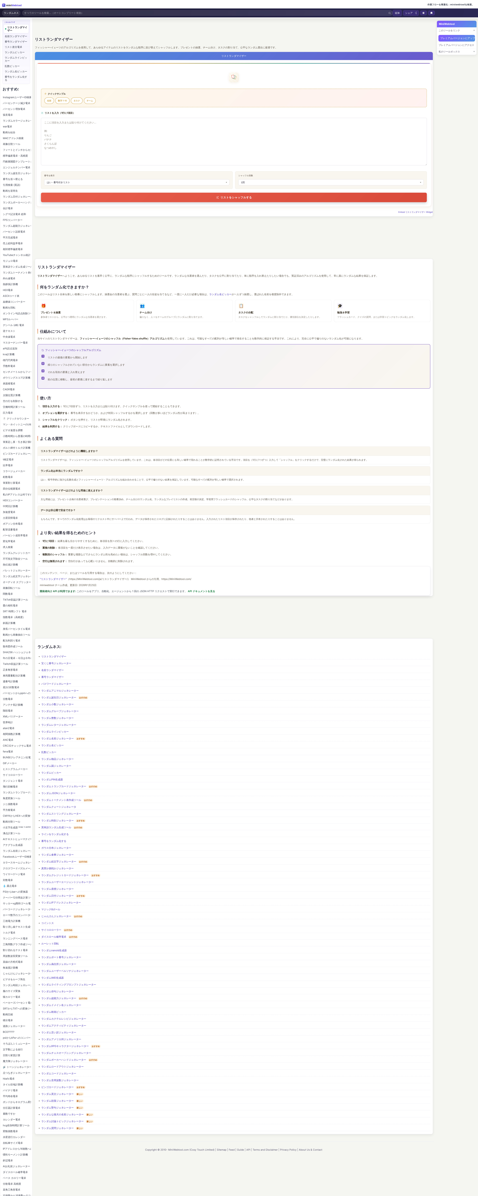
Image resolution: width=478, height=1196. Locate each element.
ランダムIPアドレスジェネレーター (61, 902)
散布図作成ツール (13, 646)
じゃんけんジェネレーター (56, 916)
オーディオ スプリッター (17, 582)
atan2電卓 (8, 728)
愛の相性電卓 (10, 605)
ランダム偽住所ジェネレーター (58, 964)
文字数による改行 (13, 1049)
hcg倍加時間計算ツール (16, 1125)
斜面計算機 (9, 623)
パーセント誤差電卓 (14, 231)
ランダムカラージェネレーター (17, 120)
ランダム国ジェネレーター (56, 765)
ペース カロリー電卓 (14, 1177)
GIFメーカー (10, 763)
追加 (397, 12)
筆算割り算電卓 (11, 482)
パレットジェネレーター (16, 570)
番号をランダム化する (53, 841)
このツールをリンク (449, 30)
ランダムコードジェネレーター (58, 1073)
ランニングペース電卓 (15, 938)
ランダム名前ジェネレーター (57, 738)
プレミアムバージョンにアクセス (456, 45)
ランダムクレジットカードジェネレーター (65, 875)
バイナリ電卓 (10, 1090)
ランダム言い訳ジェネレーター (58, 1032)
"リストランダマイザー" (53, 579)
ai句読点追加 (10, 348)
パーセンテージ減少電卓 (16, 103)
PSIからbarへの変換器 (15, 891)
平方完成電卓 (10, 237)
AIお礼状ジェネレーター (16, 1166)
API (248, 1149)
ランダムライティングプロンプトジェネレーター (68, 984)
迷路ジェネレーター (14, 1026)
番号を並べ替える (13, 179)
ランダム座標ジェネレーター (57, 888)
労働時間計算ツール (14, 406)
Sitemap (221, 1149)
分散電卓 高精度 (12, 1183)
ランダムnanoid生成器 (54, 950)
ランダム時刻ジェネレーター (57, 820)
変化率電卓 (9, 541)
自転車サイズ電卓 (13, 1142)
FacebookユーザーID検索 (17, 856)
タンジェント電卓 (13, 780)
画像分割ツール (11, 144)
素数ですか (9, 1113)
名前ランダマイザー (52, 670)
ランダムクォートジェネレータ (58, 806)
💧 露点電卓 (10, 885)
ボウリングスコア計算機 (16, 377)
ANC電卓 (8, 739)
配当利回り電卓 (11, 640)
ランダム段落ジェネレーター (57, 1100)
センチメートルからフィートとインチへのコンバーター (17, 371)
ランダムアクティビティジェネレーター (63, 1025)
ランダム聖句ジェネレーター (57, 1107)
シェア (409, 13)
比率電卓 (8, 465)
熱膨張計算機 (10, 284)
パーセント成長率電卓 (15, 535)
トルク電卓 (9, 932)
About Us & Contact (310, 1149)
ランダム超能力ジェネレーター (58, 998)
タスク (77, 100)
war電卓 (7, 126)
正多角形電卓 (10, 669)
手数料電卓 (9, 366)
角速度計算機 (10, 967)
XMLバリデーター (13, 716)
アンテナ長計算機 (13, 704)
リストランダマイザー (53, 656)
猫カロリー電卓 (11, 996)
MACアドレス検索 (13, 138)
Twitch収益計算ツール (15, 663)
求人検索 (8, 547)
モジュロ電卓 (10, 260)
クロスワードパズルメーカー (17, 868)
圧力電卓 (8, 412)
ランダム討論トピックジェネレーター (62, 1121)
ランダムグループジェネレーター (60, 711)
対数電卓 (8, 880)
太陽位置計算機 (11, 395)
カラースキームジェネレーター (17, 862)
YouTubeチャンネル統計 (16, 255)
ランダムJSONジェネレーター (58, 793)
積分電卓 (8, 1020)
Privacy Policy (288, 1149)
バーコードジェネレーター (17, 909)
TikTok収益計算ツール (15, 599)
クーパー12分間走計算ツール (17, 897)
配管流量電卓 (10, 529)
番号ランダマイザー (52, 676)
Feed (232, 1149)
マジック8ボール (50, 909)
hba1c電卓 (9, 1078)
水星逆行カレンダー (14, 1137)
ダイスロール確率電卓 (53, 936)
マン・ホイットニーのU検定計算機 (17, 424)
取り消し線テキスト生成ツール (17, 926)
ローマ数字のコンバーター (17, 915)
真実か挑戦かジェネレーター (57, 868)
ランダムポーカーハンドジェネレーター (63, 1059)
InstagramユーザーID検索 (17, 97)
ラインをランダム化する (55, 834)
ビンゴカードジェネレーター (57, 1087)
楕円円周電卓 (10, 360)
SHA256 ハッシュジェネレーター (17, 652)
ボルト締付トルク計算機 (16, 447)
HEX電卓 (8, 290)
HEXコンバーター (13, 500)
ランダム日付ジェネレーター (57, 895)
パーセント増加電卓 (14, 109)
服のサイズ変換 (11, 991)
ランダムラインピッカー (55, 731)
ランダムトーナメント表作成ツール (61, 800)
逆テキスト (9, 330)
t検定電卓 (8, 459)
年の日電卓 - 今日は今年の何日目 (17, 658)
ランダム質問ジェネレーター (57, 1128)
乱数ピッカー (48, 752)
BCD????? (8, 1031)
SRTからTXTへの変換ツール (17, 1008)
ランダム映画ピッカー (53, 1011)
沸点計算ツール (11, 833)
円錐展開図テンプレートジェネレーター (17, 161)
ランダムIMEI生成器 (52, 977)
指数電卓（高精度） (14, 617)
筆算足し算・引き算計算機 (17, 441)
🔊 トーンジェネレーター (17, 1067)
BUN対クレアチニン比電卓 (17, 757)
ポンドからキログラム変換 (17, 1102)
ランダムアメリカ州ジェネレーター (61, 1039)
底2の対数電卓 (11, 687)
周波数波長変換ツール (15, 956)
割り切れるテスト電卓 (15, 950)
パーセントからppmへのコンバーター (17, 693)
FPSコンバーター (13, 219)
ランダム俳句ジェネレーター (57, 991)
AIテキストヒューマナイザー (17, 839)
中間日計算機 (10, 506)
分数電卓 (8, 698)
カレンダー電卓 (11, 1119)
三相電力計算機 (11, 920)
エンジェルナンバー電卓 (16, 167)
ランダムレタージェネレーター (58, 724)
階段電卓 (8, 710)
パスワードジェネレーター (56, 683)
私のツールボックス (449, 51)
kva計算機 (8, 354)
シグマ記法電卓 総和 (14, 214)
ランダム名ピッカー (220, 294)
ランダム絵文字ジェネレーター (58, 861)
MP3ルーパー (10, 319)
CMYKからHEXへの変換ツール (17, 815)
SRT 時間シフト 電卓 (15, 611)
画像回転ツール (11, 588)
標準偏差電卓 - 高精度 (15, 155)
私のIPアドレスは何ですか (17, 494)
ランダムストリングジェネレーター (61, 813)
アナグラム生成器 (13, 845)
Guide (240, 1149)
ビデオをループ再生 (14, 979)
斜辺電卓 (8, 1160)
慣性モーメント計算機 (15, 1154)
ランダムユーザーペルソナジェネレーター (65, 970)
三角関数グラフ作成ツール (17, 944)
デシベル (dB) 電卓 (13, 325)
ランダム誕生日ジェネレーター (58, 697)
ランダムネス (11, 12)
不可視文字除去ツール (15, 558)
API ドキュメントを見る (201, 591)
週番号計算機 (10, 681)
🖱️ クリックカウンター (16, 418)
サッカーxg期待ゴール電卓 (17, 903)
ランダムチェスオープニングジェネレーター (66, 1052)
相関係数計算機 (11, 734)
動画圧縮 (8, 1014)
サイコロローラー (51, 929)
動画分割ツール (11, 821)
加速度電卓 (9, 512)
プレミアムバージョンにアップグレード (457, 38)
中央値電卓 (9, 336)
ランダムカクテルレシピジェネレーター (63, 1018)
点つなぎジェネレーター (16, 1072)
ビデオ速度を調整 (13, 430)
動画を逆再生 (10, 190)
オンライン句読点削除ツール (17, 313)
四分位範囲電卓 (11, 488)
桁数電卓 (8, 477)
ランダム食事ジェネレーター (57, 854)
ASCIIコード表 (11, 295)
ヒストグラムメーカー (15, 769)
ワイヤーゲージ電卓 (14, 874)
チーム (90, 100)
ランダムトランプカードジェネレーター (63, 786)
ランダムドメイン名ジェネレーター (61, 1005)
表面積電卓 (9, 383)
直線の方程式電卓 (13, 961)
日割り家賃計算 (11, 1055)
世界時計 (8, 722)
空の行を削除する (13, 401)
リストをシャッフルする (236, 197)
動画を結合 (9, 132)
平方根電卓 (9, 809)
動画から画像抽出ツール (16, 634)
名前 (49, 100)
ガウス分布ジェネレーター (56, 847)
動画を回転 (9, 307)
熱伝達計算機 (10, 564)
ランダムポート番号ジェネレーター (61, 957)
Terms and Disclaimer (265, 1149)
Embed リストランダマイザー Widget (415, 212)
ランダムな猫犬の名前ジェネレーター (62, 1114)
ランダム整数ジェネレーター (57, 718)
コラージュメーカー (14, 471)
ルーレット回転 (50, 943)
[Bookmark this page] (431, 13)
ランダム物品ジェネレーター (57, 759)
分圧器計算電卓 (11, 1107)
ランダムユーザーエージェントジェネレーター (67, 882)
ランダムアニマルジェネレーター (60, 690)
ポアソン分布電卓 (13, 523)
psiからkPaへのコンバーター (17, 1037)
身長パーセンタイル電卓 (16, 628)
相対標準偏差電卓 (13, 249)
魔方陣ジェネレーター (15, 1061)
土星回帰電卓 (10, 517)
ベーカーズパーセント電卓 (17, 1002)
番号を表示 (49, 175)
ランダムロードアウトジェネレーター (62, 1066)
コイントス (47, 923)
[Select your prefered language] (423, 13)
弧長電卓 (8, 114)
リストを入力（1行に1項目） (60, 112)
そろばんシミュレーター (16, 1043)
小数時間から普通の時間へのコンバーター (17, 436)
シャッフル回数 (245, 175)
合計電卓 (8, 208)
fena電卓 (8, 751)
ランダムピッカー (51, 772)
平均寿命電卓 (10, 1096)
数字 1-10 (62, 100)
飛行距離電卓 (10, 786)
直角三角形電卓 (11, 1189)
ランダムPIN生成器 (52, 779)
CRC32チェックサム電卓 (17, 745)
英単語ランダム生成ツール (56, 827)
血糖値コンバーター (14, 301)
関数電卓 (8, 593)
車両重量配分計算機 (14, 675)
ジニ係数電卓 (10, 804)
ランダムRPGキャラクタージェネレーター (65, 1046)
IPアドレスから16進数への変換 (17, 1148)
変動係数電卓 (10, 1131)
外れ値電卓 (9, 278)
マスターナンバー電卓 (15, 342)
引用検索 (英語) (11, 184)
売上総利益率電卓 (13, 243)
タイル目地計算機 (13, 1084)
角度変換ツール (11, 798)
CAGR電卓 (9, 389)
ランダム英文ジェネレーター (57, 1093)
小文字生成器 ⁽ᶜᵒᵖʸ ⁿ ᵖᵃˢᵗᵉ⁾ (17, 827)
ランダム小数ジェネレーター (57, 704)
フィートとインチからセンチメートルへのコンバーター (17, 149)
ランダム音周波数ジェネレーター (60, 1080)
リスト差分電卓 (13, 46)
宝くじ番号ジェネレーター (56, 663)
